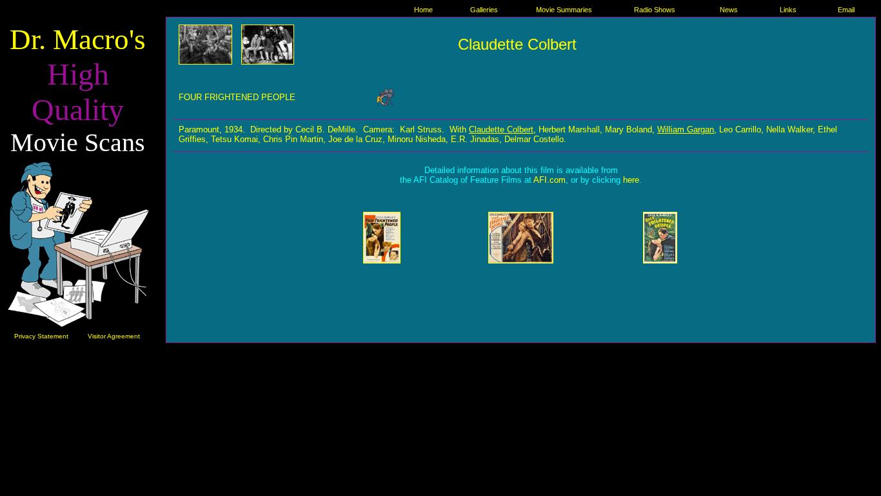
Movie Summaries (564, 10)
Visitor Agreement (114, 336)
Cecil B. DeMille (325, 129)
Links (788, 10)
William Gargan (685, 129)
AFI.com (549, 180)
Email (846, 10)
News (729, 10)
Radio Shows (654, 10)
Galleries (484, 10)
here (631, 180)
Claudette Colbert (517, 44)
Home (423, 10)
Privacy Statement (41, 336)
